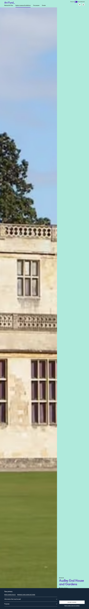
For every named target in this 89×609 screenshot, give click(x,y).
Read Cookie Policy (10, 594)
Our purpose (36, 5)
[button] (72, 602)
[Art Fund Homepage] (9, 2)
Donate (44, 5)
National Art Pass (8, 5)
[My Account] (83, 4)
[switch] (76, 2)
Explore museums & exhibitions (23, 5)
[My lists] (79, 4)
